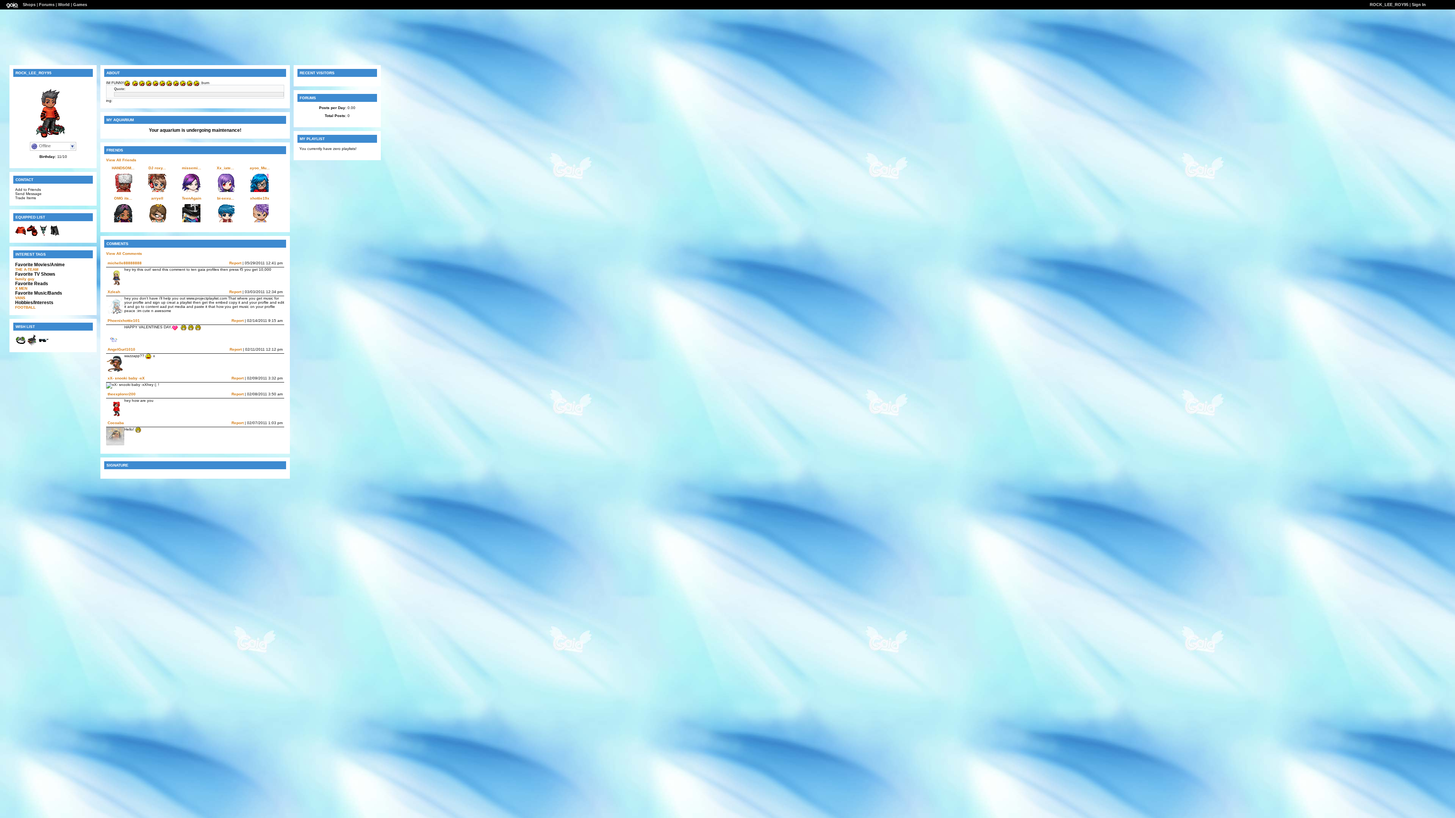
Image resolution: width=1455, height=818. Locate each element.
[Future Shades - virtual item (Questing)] (43, 344)
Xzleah (114, 292)
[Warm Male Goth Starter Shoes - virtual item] (32, 235)
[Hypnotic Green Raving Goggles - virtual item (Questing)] (21, 344)
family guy (24, 279)
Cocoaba (116, 423)
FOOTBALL (25, 307)
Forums (47, 4)
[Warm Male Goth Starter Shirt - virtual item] (21, 235)
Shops (29, 4)
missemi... (191, 168)
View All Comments (124, 253)
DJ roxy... (157, 168)
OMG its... (123, 198)
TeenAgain (191, 198)
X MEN (21, 288)
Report (235, 263)
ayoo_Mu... (260, 168)
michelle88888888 (125, 263)
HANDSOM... (123, 168)
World (64, 4)
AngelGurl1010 (121, 349)
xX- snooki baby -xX (126, 378)
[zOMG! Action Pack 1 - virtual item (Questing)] (32, 344)
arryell (157, 198)
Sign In (1419, 4)
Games (80, 4)
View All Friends (121, 160)
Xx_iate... (225, 168)
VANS (20, 298)
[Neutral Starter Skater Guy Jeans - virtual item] (55, 235)
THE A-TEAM (26, 269)
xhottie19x (259, 198)
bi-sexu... (225, 198)
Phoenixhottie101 (124, 320)
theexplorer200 (122, 394)
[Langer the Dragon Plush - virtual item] (43, 235)
